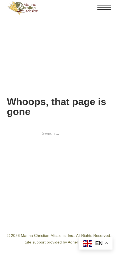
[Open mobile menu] (104, 8)
